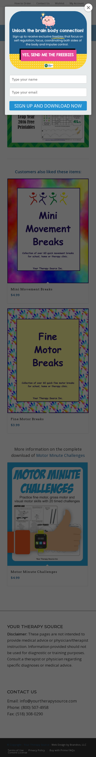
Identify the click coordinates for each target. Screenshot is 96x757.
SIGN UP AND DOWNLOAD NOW (48, 106)
